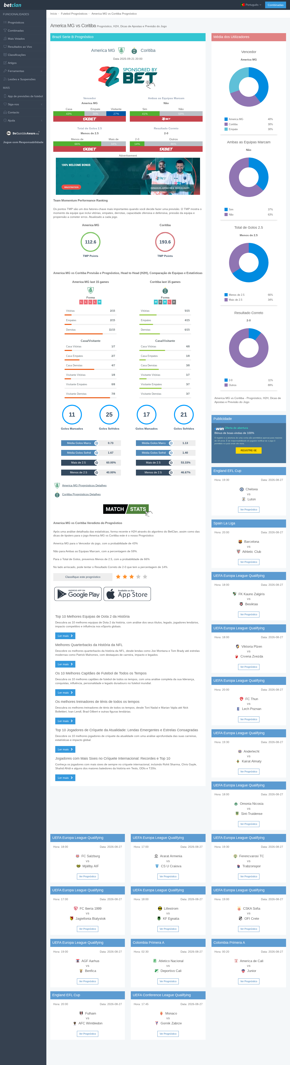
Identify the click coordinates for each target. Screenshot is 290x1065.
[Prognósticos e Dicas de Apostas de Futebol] (12, 4)
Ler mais (63, 635)
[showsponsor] (127, 76)
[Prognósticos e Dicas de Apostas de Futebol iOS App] (127, 594)
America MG (103, 50)
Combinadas (275, 5)
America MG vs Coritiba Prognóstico (114, 13)
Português (252, 4)
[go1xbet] (89, 119)
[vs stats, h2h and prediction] (127, 510)
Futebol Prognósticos (74, 13)
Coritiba (148, 50)
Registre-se (249, 450)
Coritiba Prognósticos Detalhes (81, 494)
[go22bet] (166, 119)
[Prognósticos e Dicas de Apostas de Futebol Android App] (78, 594)
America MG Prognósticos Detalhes (84, 485)
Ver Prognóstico (248, 509)
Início (53, 13)
